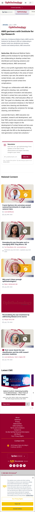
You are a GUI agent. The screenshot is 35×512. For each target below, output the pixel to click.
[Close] (33, 478)
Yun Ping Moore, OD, (10, 247)
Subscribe (26, 157)
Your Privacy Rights (17, 436)
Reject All (17, 504)
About (17, 417)
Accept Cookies (17, 509)
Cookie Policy (29, 495)
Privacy (17, 422)
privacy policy (6, 162)
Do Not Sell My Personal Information (17, 432)
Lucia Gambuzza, (9, 357)
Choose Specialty (15, 7)
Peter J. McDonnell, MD (10, 284)
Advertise (18, 420)
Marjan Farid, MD (9, 319)
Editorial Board (17, 426)
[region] (17, 493)
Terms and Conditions (17, 428)
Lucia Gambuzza (9, 212)
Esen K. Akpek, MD (20, 357)
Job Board (17, 434)
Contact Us (17, 430)
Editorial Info (17, 424)
